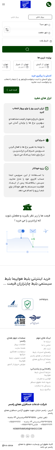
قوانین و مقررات (44, 378)
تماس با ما (46, 345)
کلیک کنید (13, 90)
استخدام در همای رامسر (40, 355)
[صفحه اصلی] (25, 4)
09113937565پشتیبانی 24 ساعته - (37, 421)
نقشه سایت (20, 348)
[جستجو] (27, 49)
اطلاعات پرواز (19, 344)
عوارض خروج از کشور (16, 364)
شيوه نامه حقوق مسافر (40, 382)
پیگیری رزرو (45, 389)
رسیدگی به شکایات (43, 385)
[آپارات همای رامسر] (22, 436)
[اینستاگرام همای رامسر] (32, 436)
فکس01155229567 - (29, 424)
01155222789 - (45, 424)
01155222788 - (14, 421)
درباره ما (47, 341)
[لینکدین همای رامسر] (27, 436)
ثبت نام (47, 348)
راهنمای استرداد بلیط (42, 352)
